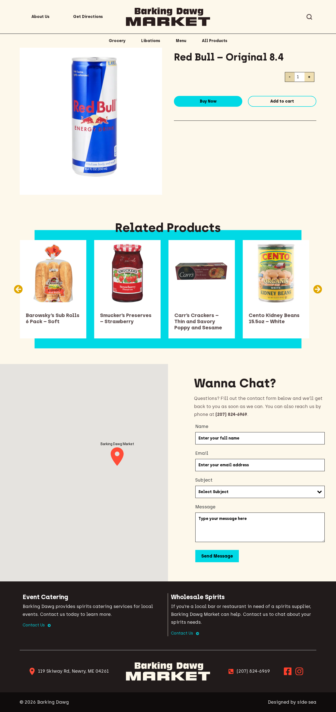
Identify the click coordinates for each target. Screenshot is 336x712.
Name (201, 426)
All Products (214, 40)
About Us (40, 16)
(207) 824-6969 (253, 671)
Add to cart (282, 101)
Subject (204, 480)
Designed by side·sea (292, 702)
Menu (181, 40)
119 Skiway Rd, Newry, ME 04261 (73, 671)
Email (201, 453)
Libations (150, 40)
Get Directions (88, 16)
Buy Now (208, 101)
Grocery (117, 40)
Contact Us (34, 625)
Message (205, 506)
